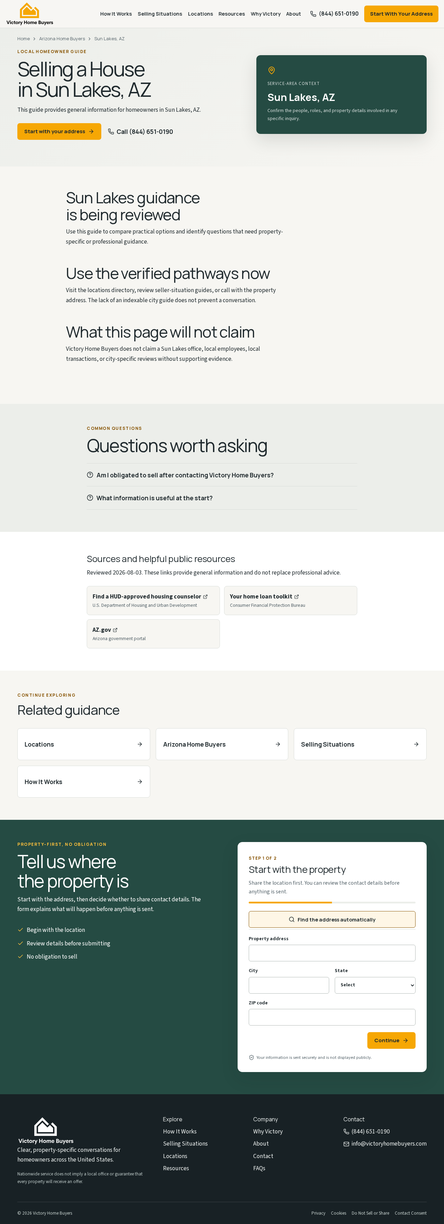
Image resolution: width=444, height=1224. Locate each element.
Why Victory (266, 13)
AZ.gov (102, 630)
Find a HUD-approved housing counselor (147, 596)
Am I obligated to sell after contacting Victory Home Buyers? (185, 475)
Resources (232, 13)
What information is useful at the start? (154, 498)
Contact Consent (411, 1213)
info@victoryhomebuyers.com (389, 1143)
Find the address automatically (336, 919)
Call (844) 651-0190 (145, 131)
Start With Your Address (401, 13)
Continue (387, 1040)
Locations (200, 13)
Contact (263, 1156)
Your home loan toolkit (261, 596)
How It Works (116, 13)
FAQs (259, 1168)
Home (23, 38)
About (293, 13)
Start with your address (54, 131)
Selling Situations (160, 13)
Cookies (338, 1213)
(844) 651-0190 (370, 1131)
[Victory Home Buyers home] (30, 14)
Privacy (318, 1213)
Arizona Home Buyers (62, 38)
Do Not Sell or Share (370, 1213)
